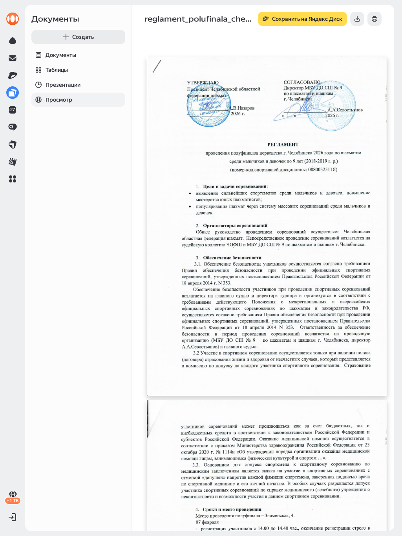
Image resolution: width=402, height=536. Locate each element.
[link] (12, 19)
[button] (12, 179)
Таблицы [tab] (57, 70)
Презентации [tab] (63, 85)
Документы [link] (55, 19)
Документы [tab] (61, 55)
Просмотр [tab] (59, 100)
